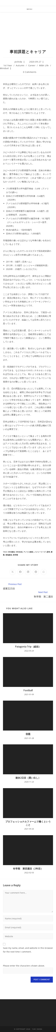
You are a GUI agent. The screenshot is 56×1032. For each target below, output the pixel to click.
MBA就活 (11, 552)
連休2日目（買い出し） (28, 777)
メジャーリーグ (40, 552)
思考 (48, 552)
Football (28, 690)
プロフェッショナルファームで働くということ (28, 823)
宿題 (28, 734)
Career (32, 65)
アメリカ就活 (28, 552)
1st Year (7, 65)
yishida (18, 61)
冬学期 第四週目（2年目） (28, 868)
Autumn (20, 65)
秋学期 (15, 555)
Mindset (4, 68)
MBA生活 (19, 552)
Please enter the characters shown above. (24, 965)
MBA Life (44, 65)
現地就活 (9, 555)
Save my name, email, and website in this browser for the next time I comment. (28, 950)
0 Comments (29, 72)
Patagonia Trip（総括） (28, 646)
